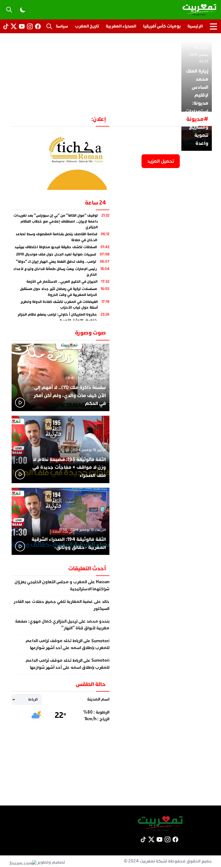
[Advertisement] (110, 74)
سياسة (61, 26)
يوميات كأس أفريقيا (162, 26)
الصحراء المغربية (121, 26)
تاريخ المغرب (87, 26)
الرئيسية (195, 26)
